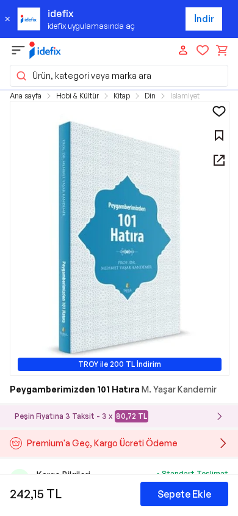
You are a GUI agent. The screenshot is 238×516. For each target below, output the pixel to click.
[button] (119, 76)
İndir (204, 18)
